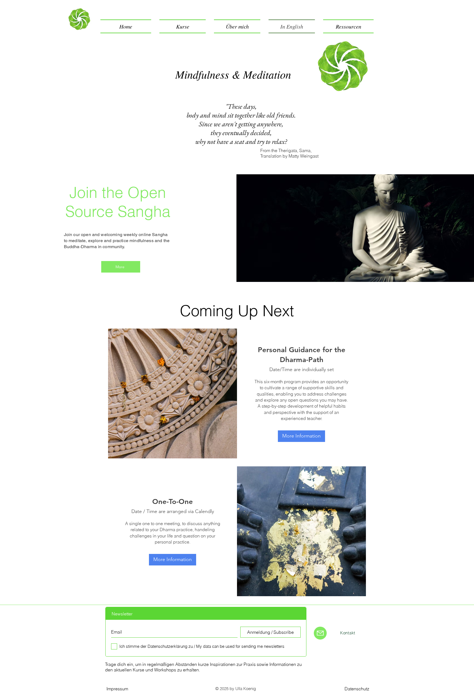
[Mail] (320, 633)
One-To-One (172, 501)
